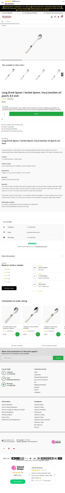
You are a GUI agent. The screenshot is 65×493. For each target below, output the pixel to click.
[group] (9, 74)
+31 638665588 (31, 227)
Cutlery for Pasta (38, 417)
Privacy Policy (5, 417)
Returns (36, 390)
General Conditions (7, 414)
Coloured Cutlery (38, 404)
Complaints (37, 392)
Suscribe (58, 358)
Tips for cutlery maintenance (9, 407)
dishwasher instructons (16, 206)
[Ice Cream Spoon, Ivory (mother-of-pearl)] (11, 315)
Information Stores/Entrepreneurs (11, 419)
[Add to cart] (17, 334)
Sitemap (47, 460)
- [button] (30, 334)
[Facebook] (4, 448)
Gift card (36, 427)
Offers (36, 372)
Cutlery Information (7, 404)
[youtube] (14, 448)
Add (37, 114)
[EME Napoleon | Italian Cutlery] (7, 17)
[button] (62, 74)
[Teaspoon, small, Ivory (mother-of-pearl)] (52, 315)
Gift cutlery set (38, 425)
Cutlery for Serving (39, 414)
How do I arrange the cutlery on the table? (13, 409)
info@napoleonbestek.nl (33, 232)
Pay (35, 382)
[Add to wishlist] (2, 119)
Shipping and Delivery (40, 385)
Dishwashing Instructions (41, 377)
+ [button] (13, 334)
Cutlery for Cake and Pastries (42, 419)
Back (4, 25)
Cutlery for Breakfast (40, 409)
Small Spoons (38, 412)
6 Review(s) (10, 99)
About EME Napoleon (8, 412)
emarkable (41, 460)
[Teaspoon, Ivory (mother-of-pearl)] (31, 315)
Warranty (36, 387)
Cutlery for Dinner (39, 407)
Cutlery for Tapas (39, 422)
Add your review (9, 288)
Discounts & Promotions (41, 380)
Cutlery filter (37, 375)
